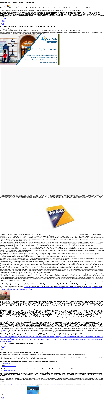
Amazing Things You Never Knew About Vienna (8, 364)
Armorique (6, 370)
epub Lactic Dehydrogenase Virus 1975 (54, 384)
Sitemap (3, 397)
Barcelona (11, 370)
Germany (3, 24)
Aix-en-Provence (2, 370)
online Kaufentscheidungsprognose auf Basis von (11, 384)
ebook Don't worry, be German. (13, 394)
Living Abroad (4, 345)
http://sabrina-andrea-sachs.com (4, 330)
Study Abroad (4, 19)
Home (3, 398)
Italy (2, 22)
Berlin (15, 370)
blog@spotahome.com (51, 359)
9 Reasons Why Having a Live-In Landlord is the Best (9, 366)
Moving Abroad (4, 18)
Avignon (9, 370)
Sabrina (2, 28)
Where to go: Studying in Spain (6, 363)
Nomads (3, 20)
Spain (2, 348)
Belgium (13, 370)
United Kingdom (4, 21)
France (3, 23)
